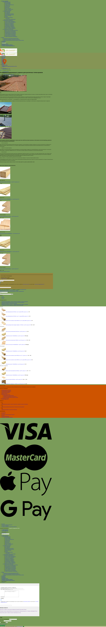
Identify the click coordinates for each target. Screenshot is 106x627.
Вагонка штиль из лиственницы (10, 31)
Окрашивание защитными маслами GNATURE (10, 38)
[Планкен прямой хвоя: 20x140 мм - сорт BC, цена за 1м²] (5, 265)
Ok (23, 626)
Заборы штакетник (8, 15)
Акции (3, 296)
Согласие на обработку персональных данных (9, 526)
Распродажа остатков (5, 398)
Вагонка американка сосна (9, 14)
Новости (3, 297)
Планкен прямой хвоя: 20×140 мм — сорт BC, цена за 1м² (9, 268)
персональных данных (26, 284)
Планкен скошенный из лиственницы (11, 36)
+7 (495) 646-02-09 (4, 278)
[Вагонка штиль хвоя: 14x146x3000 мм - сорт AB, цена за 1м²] (5, 230)
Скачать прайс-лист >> (5, 399)
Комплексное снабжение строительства (9, 396)
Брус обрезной (7, 547)
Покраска (6, 19)
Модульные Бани (4, 65)
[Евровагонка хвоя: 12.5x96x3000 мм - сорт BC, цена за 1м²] (5, 248)
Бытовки (8, 18)
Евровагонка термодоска (9, 23)
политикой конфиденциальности (39, 284)
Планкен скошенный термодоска (10, 22)
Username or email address (4, 619)
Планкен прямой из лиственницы (10, 33)
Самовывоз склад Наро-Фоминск (7, 44)
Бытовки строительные (5, 392)
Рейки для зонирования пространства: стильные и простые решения (13, 302)
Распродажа (4, 577)
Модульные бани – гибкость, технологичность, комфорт (9, 290)
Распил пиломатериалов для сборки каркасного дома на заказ (13, 40)
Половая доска (7, 5)
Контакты (3, 42)
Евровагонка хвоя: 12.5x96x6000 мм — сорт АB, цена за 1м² (9, 199)
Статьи (1, 70)
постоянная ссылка (23, 289)
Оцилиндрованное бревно (9, 13)
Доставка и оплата (5, 43)
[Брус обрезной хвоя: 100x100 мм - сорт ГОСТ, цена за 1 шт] (5, 178)
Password (2, 620)
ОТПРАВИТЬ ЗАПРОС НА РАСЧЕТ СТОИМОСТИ (8, 587)
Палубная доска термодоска (9, 24)
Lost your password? (3, 624)
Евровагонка (7, 7)
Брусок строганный (8, 10)
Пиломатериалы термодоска (8, 20)
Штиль (3, 59)
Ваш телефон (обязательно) (5, 589)
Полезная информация (5, 416)
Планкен (3, 58)
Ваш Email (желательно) (5, 588)
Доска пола (3, 56)
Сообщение (3, 596)
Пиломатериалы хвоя (6, 11)
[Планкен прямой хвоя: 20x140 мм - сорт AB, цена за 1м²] (5, 213)
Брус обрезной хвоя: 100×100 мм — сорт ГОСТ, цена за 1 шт (9, 181)
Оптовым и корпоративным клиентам (8, 45)
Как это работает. (20, 626)
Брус (2, 54)
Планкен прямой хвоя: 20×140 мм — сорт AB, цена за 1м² (9, 216)
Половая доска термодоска (9, 25)
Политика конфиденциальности (7, 524)
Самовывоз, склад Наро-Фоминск (7, 417)
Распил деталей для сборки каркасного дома (10, 397)
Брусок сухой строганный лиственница (11, 30)
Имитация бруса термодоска (9, 26)
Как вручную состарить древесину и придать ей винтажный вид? (12, 305)
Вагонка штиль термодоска (9, 557)
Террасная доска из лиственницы (10, 35)
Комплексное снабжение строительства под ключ (11, 39)
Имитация (3, 57)
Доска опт (12, 74)
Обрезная (3, 53)
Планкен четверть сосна (9, 9)
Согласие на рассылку (5, 525)
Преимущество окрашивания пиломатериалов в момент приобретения (12, 291)
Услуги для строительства (6, 394)
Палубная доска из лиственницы (10, 567)
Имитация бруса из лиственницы (10, 32)
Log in (6, 622)
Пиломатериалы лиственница (8, 29)
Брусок (3, 61)
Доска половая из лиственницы (10, 34)
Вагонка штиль (7, 6)
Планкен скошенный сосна (9, 4)
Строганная (4, 55)
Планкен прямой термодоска (10, 21)
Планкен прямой (7, 3)
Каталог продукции (5, 1)
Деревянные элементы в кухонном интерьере (9, 303)
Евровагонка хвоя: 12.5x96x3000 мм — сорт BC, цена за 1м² (9, 251)
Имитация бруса (7, 2)
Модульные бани (8, 17)
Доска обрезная (7, 12)
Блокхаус (6, 16)
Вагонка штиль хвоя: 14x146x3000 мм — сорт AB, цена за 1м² (10, 233)
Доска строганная (8, 8)
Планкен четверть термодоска (10, 27)
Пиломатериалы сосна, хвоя (6, 390)
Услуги (3, 37)
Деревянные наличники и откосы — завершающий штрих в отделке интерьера (15, 304)
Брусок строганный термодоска (10, 28)
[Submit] (0, 293)
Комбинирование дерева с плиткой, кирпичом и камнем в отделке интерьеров (15, 301)
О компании (4, 41)
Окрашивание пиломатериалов (8, 395)
